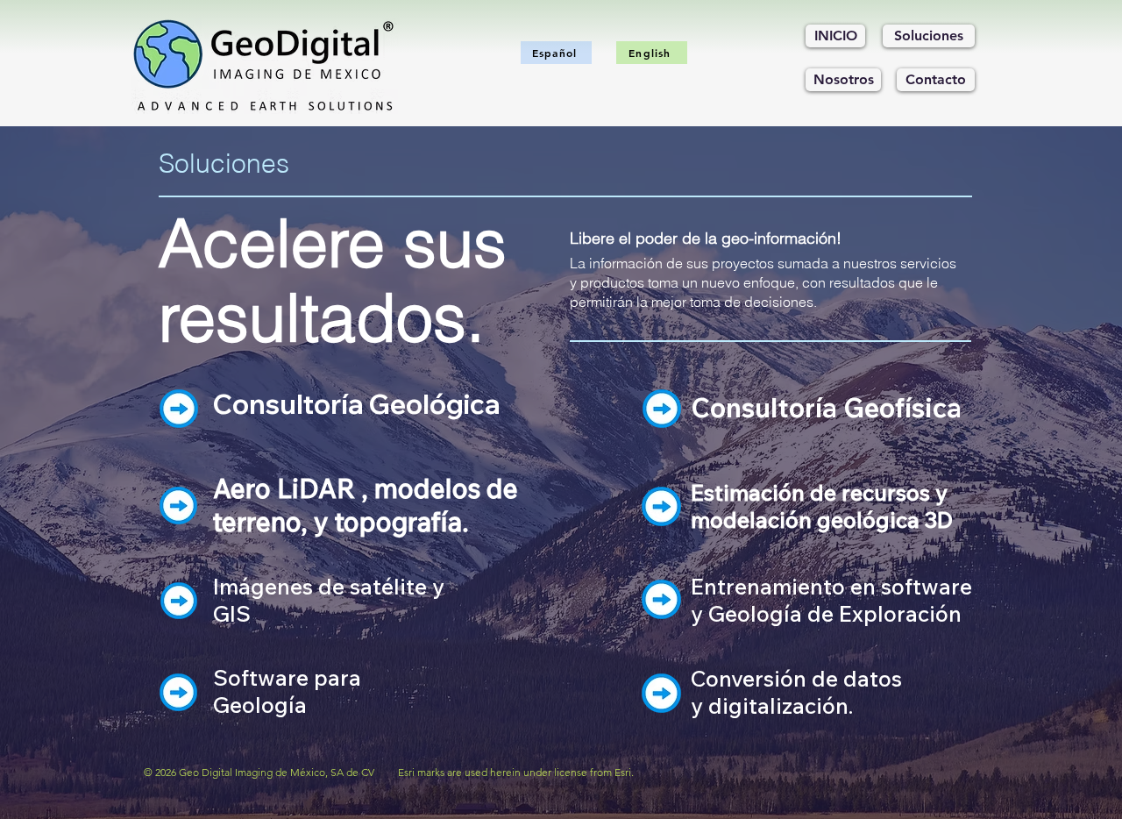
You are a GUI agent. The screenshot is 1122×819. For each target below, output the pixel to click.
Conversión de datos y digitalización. (796, 692)
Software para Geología (287, 691)
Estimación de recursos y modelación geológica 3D (822, 506)
